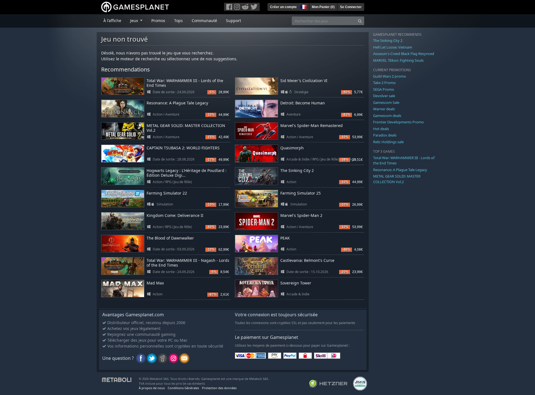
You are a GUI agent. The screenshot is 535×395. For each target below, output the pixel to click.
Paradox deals (385, 135)
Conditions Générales (183, 388)
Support (233, 20)
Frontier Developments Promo (398, 122)
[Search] (360, 20)
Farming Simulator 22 (167, 193)
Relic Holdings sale (388, 141)
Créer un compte (283, 7)
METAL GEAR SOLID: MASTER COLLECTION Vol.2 (186, 128)
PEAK (285, 238)
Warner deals (384, 108)
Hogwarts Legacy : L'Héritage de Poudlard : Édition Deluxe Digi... (187, 173)
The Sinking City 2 (297, 170)
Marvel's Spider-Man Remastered (311, 125)
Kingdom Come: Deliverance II (175, 215)
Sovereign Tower (295, 283)
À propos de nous (152, 388)
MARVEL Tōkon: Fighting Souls (398, 60)
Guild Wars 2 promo (389, 76)
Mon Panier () (323, 7)
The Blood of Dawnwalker (170, 238)
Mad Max (155, 283)
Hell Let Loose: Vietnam (392, 47)
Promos (158, 20)
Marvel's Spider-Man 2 (301, 215)
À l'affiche (112, 20)
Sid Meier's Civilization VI (303, 80)
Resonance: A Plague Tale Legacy (177, 103)
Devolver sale (384, 95)
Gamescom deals (387, 115)
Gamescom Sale (386, 102)
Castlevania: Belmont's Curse (307, 260)
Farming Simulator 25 (300, 193)
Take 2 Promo (384, 82)
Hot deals (381, 128)
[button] (303, 6)
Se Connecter (351, 7)
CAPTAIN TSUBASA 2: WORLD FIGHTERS (183, 147)
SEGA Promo (383, 89)
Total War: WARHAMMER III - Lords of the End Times (185, 83)
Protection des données (219, 388)
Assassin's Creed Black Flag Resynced (403, 53)
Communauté (204, 20)
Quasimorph (292, 147)
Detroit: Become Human (302, 103)
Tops (178, 20)
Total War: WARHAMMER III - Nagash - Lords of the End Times (188, 263)
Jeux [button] (134, 20)
